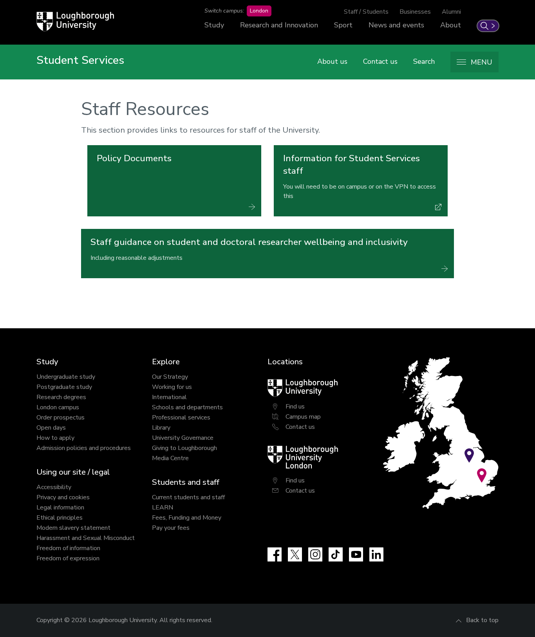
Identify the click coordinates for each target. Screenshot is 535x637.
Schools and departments (187, 407)
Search (424, 61)
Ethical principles (59, 517)
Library (161, 427)
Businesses (415, 11)
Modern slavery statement (73, 528)
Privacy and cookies (63, 497)
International (169, 397)
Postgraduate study (64, 387)
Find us (295, 406)
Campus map (303, 416)
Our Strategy (170, 376)
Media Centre (170, 458)
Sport (343, 25)
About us (332, 61)
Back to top (482, 620)
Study (214, 25)
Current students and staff (188, 497)
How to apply (55, 438)
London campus (57, 407)
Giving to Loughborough (184, 448)
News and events (396, 25)
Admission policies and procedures (83, 448)
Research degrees (61, 397)
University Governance (182, 438)
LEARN (162, 507)
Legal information (60, 507)
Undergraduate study (65, 376)
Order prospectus (60, 417)
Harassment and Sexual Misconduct (85, 538)
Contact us (380, 61)
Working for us (172, 387)
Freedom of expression (67, 558)
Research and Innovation (279, 25)
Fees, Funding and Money (186, 517)
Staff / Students (366, 11)
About (450, 25)
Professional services (181, 417)
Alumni (451, 11)
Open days (51, 427)
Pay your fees (171, 528)
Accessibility (53, 487)
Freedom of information (68, 548)
